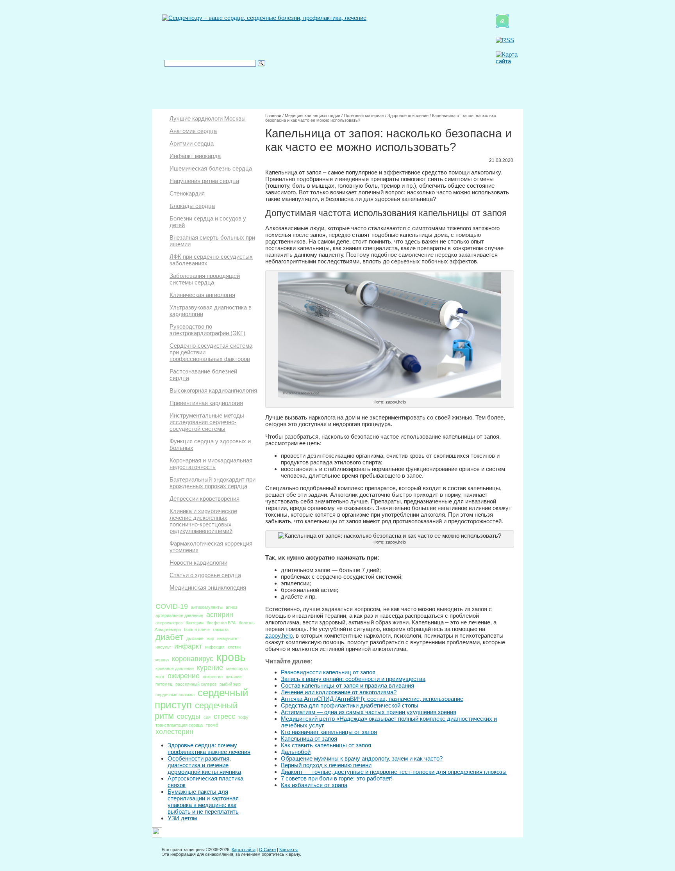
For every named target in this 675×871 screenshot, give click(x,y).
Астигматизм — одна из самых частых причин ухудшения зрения (368, 712)
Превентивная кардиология (206, 403)
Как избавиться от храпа (314, 785)
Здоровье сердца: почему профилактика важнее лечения (209, 748)
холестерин (174, 732)
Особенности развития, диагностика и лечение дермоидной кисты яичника (204, 765)
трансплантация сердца (179, 725)
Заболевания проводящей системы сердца (205, 279)
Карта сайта (243, 849)
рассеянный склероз (195, 684)
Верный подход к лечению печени (326, 765)
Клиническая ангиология (202, 295)
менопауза (237, 668)
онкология (213, 676)
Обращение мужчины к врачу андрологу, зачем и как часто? (362, 758)
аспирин (219, 615)
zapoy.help (279, 635)
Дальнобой (296, 751)
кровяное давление (174, 668)
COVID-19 (171, 606)
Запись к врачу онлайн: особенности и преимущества (353, 678)
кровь (231, 657)
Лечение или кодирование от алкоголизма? (338, 692)
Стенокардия (187, 193)
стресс (224, 716)
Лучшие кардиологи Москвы (208, 118)
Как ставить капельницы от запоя (326, 745)
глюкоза (221, 629)
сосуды (188, 716)
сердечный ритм (196, 710)
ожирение (184, 676)
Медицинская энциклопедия (208, 587)
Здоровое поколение (408, 115)
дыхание (195, 638)
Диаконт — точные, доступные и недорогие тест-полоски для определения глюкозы (394, 771)
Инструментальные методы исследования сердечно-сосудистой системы (207, 422)
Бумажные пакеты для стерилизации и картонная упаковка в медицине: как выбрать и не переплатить (203, 801)
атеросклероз (168, 622)
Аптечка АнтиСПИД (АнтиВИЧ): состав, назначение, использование (372, 698)
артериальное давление (179, 615)
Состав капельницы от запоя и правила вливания (347, 685)
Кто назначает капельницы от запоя (329, 732)
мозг (159, 676)
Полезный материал (364, 115)
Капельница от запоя (309, 738)
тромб (212, 725)
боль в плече (197, 629)
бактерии (195, 622)
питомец (163, 684)
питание (234, 676)
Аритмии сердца (192, 143)
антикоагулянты (207, 607)
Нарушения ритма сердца (204, 181)
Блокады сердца (192, 206)
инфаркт (188, 646)
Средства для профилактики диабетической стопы (349, 705)
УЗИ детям (182, 818)
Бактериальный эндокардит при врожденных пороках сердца (212, 482)
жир (210, 638)
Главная (273, 115)
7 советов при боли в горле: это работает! (337, 778)
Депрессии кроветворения (204, 498)
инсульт (163, 647)
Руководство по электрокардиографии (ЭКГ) (207, 329)
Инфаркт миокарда (195, 156)
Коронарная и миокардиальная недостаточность (211, 463)
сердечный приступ (201, 699)
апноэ (232, 607)
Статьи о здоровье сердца (205, 575)
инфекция (215, 647)
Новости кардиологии (198, 562)
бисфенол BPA (221, 622)
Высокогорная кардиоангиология (213, 390)
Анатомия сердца (193, 131)
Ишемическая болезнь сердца (211, 168)
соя (207, 717)
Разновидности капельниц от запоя (328, 672)
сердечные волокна (175, 694)
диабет (169, 637)
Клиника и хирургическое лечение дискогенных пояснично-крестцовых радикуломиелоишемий (203, 521)
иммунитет (228, 638)
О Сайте (267, 849)
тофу (243, 717)
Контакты (288, 849)
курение (210, 668)
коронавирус (192, 659)
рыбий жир (230, 684)
